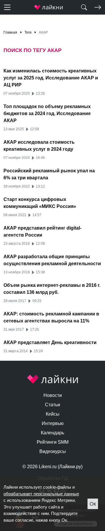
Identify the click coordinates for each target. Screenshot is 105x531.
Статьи (52, 404)
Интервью (53, 423)
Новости (52, 395)
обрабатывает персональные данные (41, 493)
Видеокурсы (52, 451)
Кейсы (53, 414)
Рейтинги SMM (53, 442)
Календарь (52, 432)
